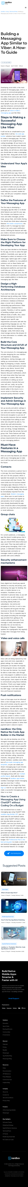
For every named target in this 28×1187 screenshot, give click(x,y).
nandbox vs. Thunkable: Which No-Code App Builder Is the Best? (13, 948)
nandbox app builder (17, 778)
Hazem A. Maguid (5, 895)
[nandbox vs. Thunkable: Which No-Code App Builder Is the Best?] (14, 933)
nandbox (3, 11)
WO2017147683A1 (19, 1175)
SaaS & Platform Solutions (9, 943)
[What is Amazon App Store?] (14, 879)
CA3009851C (15, 1172)
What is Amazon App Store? (9, 892)
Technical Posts (13, 11)
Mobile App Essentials (8, 916)
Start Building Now (16, 853)
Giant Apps (5, 889)
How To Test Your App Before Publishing (13, 920)
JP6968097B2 (7, 1175)
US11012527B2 (21, 1172)
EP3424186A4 (13, 1175)
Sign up (3, 788)
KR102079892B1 (20, 1174)
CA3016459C (10, 1172)
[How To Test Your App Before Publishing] (14, 906)
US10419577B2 (7, 1174)
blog (7, 11)
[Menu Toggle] (25, 7)
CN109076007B (14, 1174)
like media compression (15, 223)
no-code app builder (6, 62)
